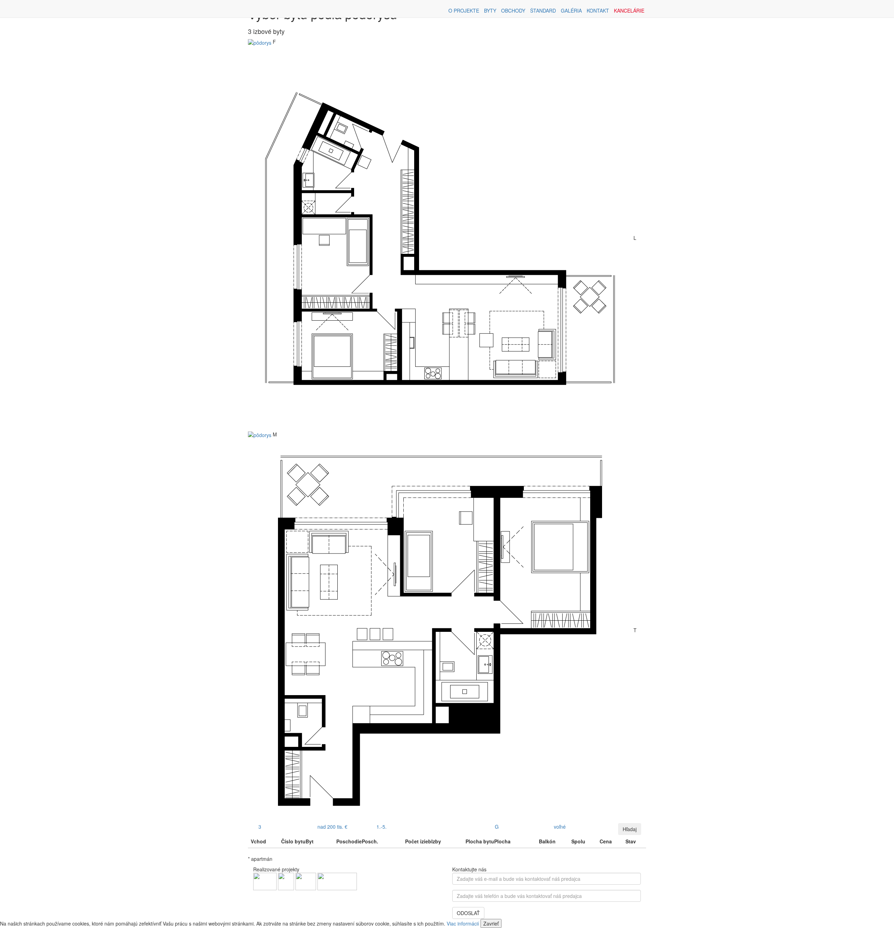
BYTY (490, 10)
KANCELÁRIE (629, 10)
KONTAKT (598, 10)
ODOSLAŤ (468, 912)
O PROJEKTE (463, 10)
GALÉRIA (571, 10)
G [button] (497, 826)
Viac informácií (463, 923)
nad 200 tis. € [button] (332, 826)
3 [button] (259, 826)
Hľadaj (630, 829)
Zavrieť (491, 923)
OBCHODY (513, 10)
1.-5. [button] (381, 826)
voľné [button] (560, 826)
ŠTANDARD (543, 10)
